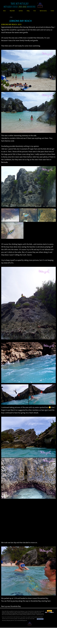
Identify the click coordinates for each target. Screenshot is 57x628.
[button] (13, 17)
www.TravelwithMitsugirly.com (20, 620)
